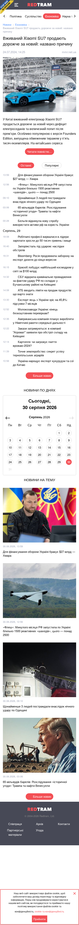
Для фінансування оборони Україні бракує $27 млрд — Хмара (43, 177)
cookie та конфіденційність (49, 911)
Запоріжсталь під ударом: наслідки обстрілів (38, 248)
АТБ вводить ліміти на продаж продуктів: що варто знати (42, 292)
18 (19, 455)
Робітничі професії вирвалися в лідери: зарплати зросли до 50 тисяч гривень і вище (42, 238)
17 (10, 455)
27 (39, 462)
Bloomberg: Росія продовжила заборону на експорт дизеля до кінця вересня (43, 258)
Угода (39, 830)
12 (29, 447)
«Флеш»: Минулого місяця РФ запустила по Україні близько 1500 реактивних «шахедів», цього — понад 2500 (42, 188)
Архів (39, 824)
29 (59, 462)
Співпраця (15, 824)
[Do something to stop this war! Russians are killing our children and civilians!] (7, 7)
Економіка (51, 16)
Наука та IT (69, 16)
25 (19, 462)
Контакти (64, 824)
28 (49, 462)
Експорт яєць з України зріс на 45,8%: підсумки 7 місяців (40, 301)
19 (29, 455)
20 (39, 455)
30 (68, 462)
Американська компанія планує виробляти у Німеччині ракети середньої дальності (43, 321)
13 (39, 447)
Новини (7, 24)
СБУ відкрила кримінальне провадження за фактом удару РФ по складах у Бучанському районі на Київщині (42, 280)
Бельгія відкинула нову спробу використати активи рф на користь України (41, 223)
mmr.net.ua (69, 52)
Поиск (74, 5)
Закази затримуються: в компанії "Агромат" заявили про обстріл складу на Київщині (40, 332)
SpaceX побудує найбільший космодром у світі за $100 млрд (43, 269)
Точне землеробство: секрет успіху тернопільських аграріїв (38, 353)
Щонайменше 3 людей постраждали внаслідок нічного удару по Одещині (39, 200)
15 (59, 447)
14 (49, 447)
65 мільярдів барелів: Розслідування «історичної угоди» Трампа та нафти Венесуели (39, 211)
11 (19, 447)
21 (49, 455)
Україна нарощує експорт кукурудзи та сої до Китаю (43, 363)
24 (10, 462)
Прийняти (39, 919)
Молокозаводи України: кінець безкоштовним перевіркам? (35, 311)
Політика (15, 16)
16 (68, 447)
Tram (39, 4)
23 (68, 455)
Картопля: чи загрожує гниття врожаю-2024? (35, 344)
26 (29, 462)
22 (59, 455)
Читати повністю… (39, 151)
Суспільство (33, 16)
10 (10, 447)
